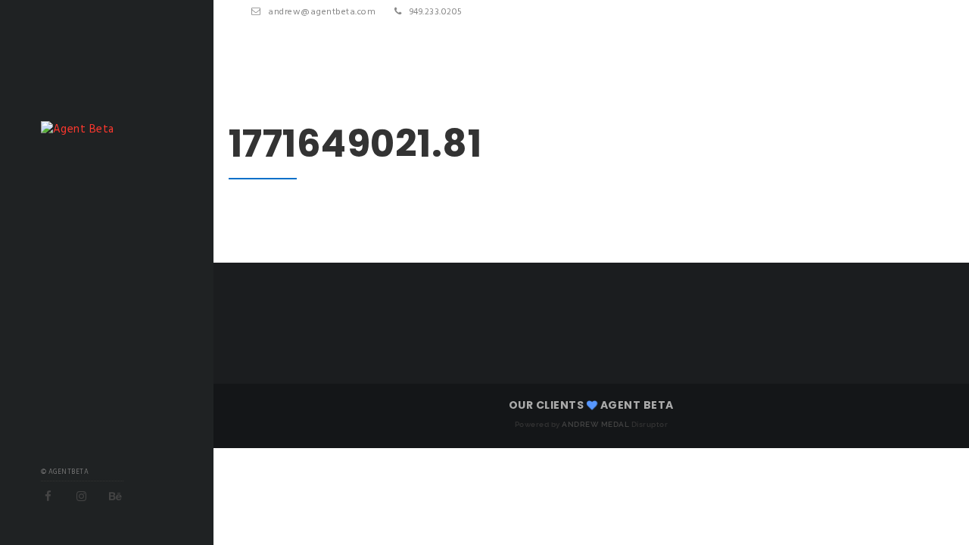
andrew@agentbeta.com (321, 12)
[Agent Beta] (77, 129)
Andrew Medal (595, 424)
